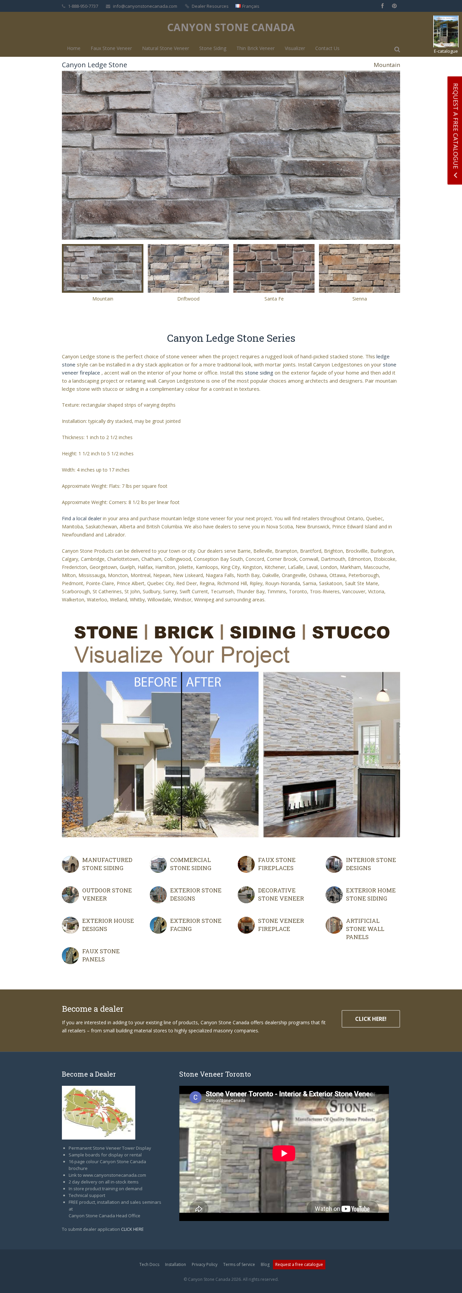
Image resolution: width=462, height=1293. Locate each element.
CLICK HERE (132, 1229)
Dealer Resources (210, 6)
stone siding (259, 372)
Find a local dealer (81, 518)
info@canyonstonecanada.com (145, 6)
